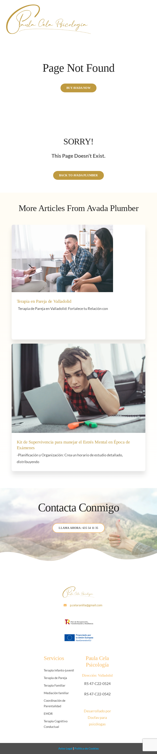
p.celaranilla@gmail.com (86, 605)
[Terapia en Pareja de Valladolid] (62, 258)
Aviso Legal (65, 748)
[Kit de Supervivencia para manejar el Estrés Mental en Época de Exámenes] (79, 388)
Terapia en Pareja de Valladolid (44, 301)
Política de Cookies (86, 748)
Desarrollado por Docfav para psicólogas (97, 717)
